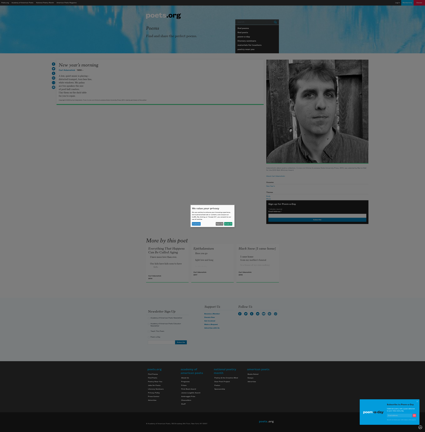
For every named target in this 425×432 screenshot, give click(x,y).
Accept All (228, 224)
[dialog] (212, 216)
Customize (196, 224)
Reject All (219, 224)
